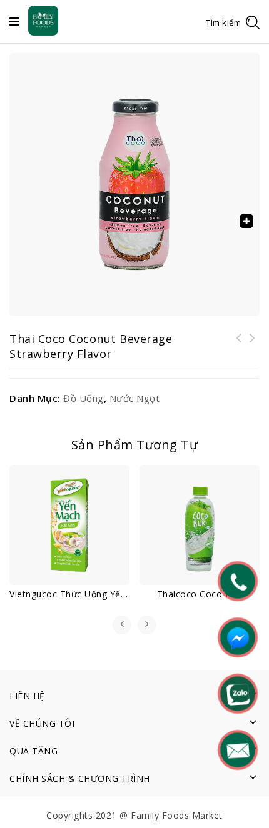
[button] (246, 221)
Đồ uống (83, 398)
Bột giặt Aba (239, 346)
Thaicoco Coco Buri (253, 346)
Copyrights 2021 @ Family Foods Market (134, 815)
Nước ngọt (134, 398)
